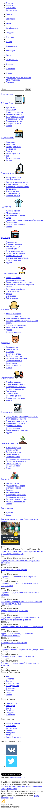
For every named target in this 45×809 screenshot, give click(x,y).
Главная (9, 3)
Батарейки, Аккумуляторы (17, 187)
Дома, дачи (10, 144)
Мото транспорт (13, 246)
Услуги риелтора (13, 158)
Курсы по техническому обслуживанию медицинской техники (18, 634)
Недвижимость (7, 138)
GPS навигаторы (13, 193)
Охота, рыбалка (12, 291)
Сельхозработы (12, 454)
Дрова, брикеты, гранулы (17, 430)
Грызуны (10, 351)
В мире (9, 42)
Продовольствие (13, 428)
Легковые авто (12, 242)
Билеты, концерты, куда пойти (19, 282)
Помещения (11, 149)
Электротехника (8, 173)
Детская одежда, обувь (15, 215)
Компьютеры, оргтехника (17, 182)
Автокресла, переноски (16, 495)
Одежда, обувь (7, 206)
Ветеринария (11, 363)
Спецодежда (11, 222)
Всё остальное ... (13, 298)
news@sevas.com (17, 777)
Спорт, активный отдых (16, 289)
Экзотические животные (16, 358)
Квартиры (10, 142)
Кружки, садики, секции (16, 499)
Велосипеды (11, 249)
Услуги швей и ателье (15, 224)
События (10, 679)
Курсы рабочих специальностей (14, 611)
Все (7, 676)
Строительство (7, 378)
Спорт (8, 692)
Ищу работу (11, 110)
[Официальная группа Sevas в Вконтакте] (11, 755)
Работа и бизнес (8, 103)
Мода (8, 735)
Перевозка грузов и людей (17, 258)
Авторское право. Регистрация (14, 570)
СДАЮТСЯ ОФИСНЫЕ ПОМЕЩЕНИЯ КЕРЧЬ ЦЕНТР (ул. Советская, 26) (22, 552)
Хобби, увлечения (13, 278)
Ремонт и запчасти (14, 256)
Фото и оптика (12, 191)
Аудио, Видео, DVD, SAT (17, 184)
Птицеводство (12, 450)
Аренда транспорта (14, 260)
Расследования (12, 686)
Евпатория (10, 19)
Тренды (9, 681)
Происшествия (12, 683)
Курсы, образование (14, 112)
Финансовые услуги (14, 119)
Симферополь (12, 28)
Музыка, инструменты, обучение (20, 284)
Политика (10, 688)
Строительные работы (15, 384)
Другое (9, 160)
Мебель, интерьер (13, 314)
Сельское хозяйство (9, 443)
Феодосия (10, 32)
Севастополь (11, 14)
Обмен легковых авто (15, 251)
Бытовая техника (13, 180)
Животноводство (13, 447)
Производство (7, 412)
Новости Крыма (13, 723)
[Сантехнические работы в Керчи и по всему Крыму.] (22, 534)
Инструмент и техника (16, 387)
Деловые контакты (14, 114)
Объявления (11, 8)
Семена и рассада (13, 463)
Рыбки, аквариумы (14, 356)
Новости (9, 5)
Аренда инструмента (15, 389)
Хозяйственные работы (16, 419)
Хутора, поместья (13, 146)
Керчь (8, 23)
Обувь (8, 218)
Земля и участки (13, 153)
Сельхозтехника (13, 457)
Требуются (10, 107)
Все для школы (12, 483)
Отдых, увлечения (9, 273)
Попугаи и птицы (13, 354)
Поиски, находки (13, 332)
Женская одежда (13, 211)
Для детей (5, 479)
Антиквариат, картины (16, 325)
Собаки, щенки (12, 347)
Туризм (9, 294)
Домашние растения (14, 327)
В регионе (10, 37)
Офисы (9, 151)
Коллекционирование (15, 280)
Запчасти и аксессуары (16, 253)
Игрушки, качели (13, 488)
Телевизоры (11, 189)
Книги (9, 287)
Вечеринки (11, 732)
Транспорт (5, 238)
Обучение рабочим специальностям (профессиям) (22, 649)
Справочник (11, 10)
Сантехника (11, 391)
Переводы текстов (14, 121)
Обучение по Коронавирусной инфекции (18, 576)
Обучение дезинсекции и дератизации (17, 656)
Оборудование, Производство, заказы (22, 416)
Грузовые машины (14, 244)
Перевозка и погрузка (15, 398)
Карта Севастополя (14, 737)
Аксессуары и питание (16, 497)
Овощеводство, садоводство (18, 459)
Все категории (7, 508)
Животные (5, 343)
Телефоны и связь (13, 177)
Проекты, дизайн (13, 396)
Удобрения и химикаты (16, 461)
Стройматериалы (13, 382)
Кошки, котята (12, 349)
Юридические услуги (15, 116)
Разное (9, 126)
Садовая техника (13, 393)
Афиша (9, 730)
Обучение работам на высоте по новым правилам (22, 627)
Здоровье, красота (13, 316)
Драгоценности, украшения (18, 318)
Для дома (5, 309)
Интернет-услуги (13, 123)
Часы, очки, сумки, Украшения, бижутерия (24, 220)
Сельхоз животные (14, 361)
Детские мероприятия (15, 501)
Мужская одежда (13, 213)
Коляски (9, 490)
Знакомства (11, 296)
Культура (10, 690)
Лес (7, 156)
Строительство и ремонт (16, 421)
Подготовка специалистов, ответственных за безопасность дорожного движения (20, 618)
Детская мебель (12, 492)
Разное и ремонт (13, 196)
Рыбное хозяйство (13, 452)
